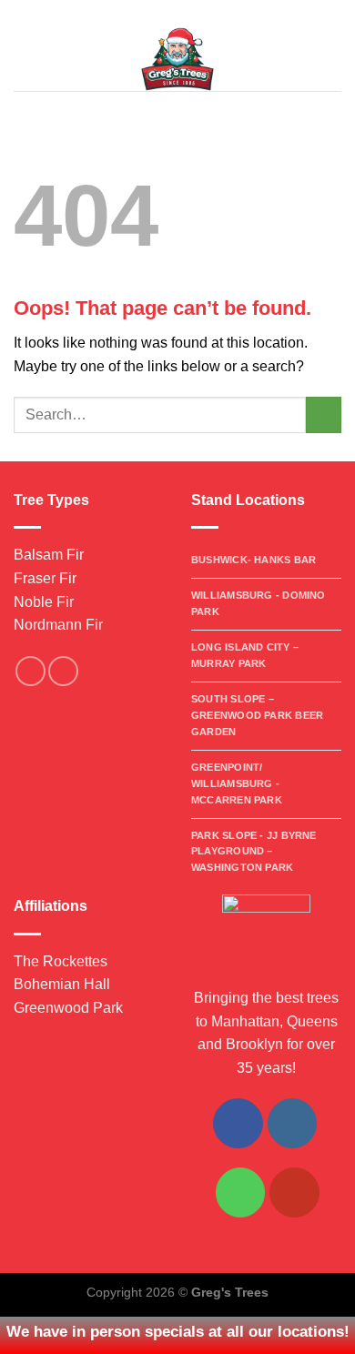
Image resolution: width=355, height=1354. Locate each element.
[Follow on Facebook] (30, 671)
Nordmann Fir (58, 624)
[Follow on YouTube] (294, 1192)
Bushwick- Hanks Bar (253, 559)
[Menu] (25, 58)
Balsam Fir (49, 554)
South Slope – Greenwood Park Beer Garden (257, 715)
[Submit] (323, 414)
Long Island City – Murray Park (245, 655)
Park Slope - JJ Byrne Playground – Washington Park (254, 852)
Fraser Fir (45, 578)
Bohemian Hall (62, 984)
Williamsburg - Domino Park (258, 603)
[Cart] (332, 59)
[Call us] (240, 1192)
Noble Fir (44, 602)
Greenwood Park (68, 1008)
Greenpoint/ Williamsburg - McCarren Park (236, 783)
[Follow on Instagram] (63, 671)
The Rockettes (60, 961)
